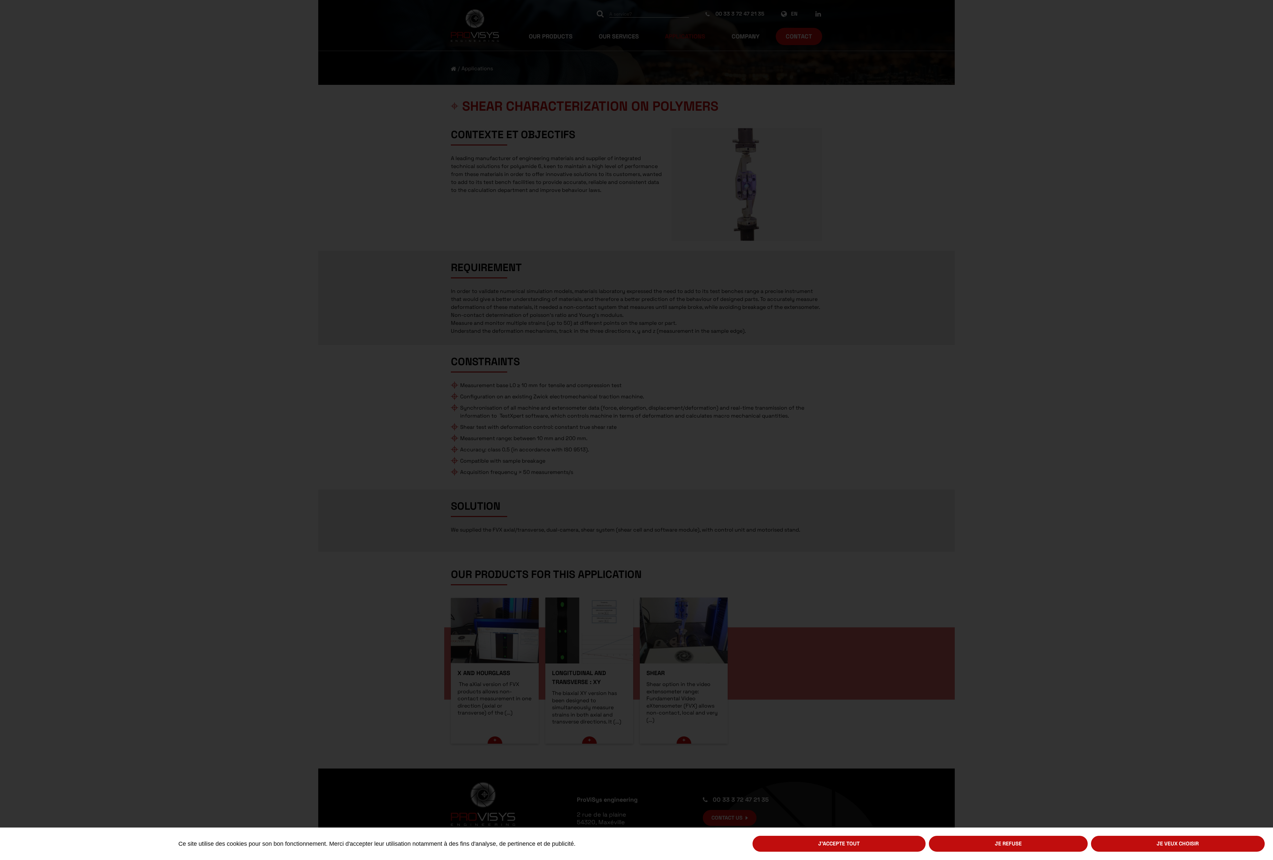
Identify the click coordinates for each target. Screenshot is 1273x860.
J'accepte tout (839, 843)
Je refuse (1008, 843)
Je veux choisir (1178, 843)
